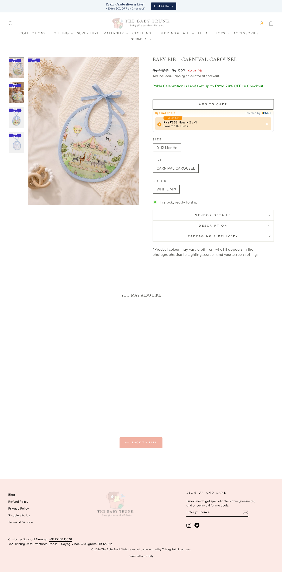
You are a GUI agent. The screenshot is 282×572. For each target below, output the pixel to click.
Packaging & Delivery (213, 236)
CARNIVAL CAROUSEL (175, 168)
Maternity (114, 33)
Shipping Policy (19, 515)
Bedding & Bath (175, 33)
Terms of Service (20, 522)
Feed (203, 33)
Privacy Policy (18, 508)
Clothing (142, 33)
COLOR (160, 181)
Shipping (179, 76)
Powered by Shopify (141, 556)
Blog (11, 495)
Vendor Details (213, 215)
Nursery (139, 39)
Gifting (62, 33)
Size (157, 139)
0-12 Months (167, 147)
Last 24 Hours (163, 6)
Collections (32, 33)
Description (213, 225)
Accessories (246, 33)
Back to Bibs (144, 442)
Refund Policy (18, 502)
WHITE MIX (166, 189)
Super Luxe (88, 33)
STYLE (159, 160)
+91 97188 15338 (60, 539)
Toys (221, 33)
